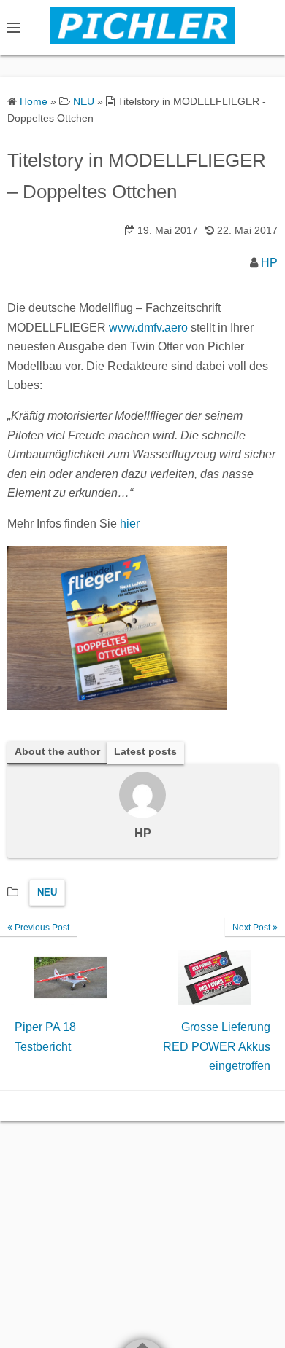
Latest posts (145, 751)
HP (269, 262)
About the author (57, 751)
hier (130, 523)
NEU (47, 892)
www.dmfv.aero (148, 327)
